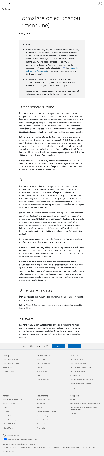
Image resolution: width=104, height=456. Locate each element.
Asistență (6, 9)
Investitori (73, 414)
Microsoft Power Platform (44, 420)
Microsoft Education (76, 359)
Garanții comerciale (43, 380)
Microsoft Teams (8, 428)
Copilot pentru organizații (11, 359)
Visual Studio (41, 428)
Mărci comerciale (54, 447)
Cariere (72, 399)
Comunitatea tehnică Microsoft (46, 412)
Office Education (75, 375)
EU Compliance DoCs (88, 447)
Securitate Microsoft (9, 403)
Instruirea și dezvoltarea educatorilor (81, 380)
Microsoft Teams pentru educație (80, 367)
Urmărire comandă (42, 371)
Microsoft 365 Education (77, 371)
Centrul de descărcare (43, 363)
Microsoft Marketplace (44, 416)
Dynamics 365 (7, 412)
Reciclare (39, 375)
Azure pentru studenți (77, 388)
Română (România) (13, 435)
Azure (5, 408)
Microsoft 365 (7, 367)
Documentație (41, 403)
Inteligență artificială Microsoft (12, 399)
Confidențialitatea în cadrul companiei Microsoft (85, 403)
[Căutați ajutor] (9, 3)
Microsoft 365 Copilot (9, 424)
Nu (74, 346)
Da (58, 346)
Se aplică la (25, 33)
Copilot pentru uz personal (11, 363)
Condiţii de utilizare (39, 447)
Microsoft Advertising (9, 420)
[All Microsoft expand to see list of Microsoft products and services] (3, 3)
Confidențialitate (24, 447)
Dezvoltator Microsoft (43, 399)
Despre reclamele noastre (71, 447)
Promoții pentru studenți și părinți (80, 384)
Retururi (39, 367)
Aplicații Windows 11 (9, 371)
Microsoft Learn (41, 408)
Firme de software (42, 424)
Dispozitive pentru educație (78, 363)
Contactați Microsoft (9, 447)
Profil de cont (41, 359)
